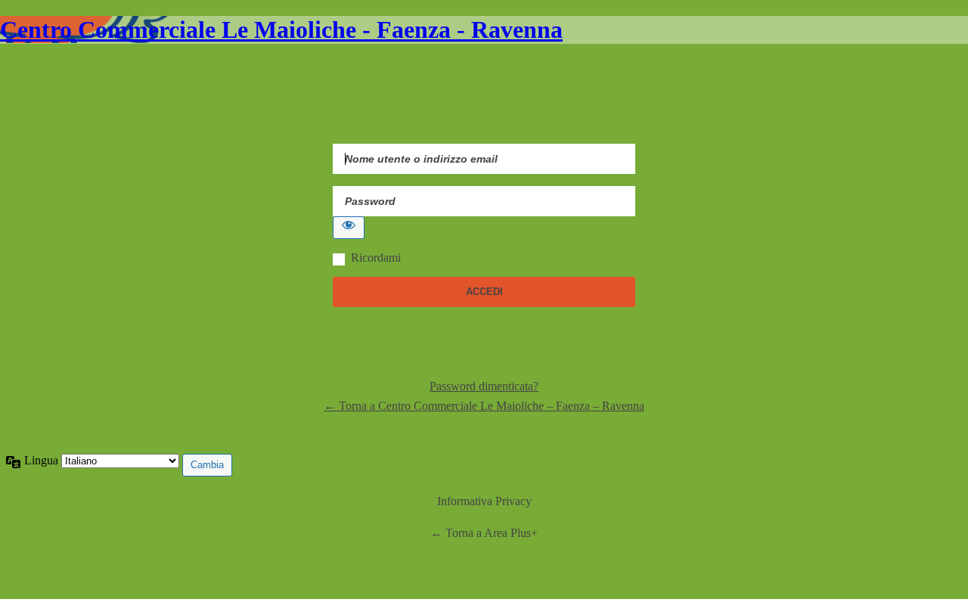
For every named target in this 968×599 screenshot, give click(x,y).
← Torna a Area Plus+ (484, 532)
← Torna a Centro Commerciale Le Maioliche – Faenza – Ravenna (484, 405)
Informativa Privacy (484, 501)
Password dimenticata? (484, 386)
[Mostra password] (349, 227)
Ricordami (376, 257)
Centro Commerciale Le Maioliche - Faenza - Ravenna (281, 29)
